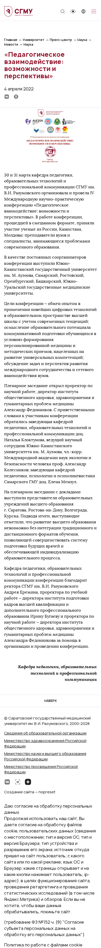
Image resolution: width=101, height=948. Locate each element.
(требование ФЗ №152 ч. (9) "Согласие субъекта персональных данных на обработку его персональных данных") (44, 928)
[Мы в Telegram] (17, 782)
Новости (11, 44)
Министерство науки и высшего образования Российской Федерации (45, 756)
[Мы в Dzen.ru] (28, 782)
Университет (33, 40)
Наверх (50, 700)
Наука (82, 40)
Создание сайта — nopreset (29, 791)
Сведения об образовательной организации (45, 733)
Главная (10, 40)
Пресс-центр (61, 40)
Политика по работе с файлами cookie (43, 945)
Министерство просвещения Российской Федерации (41, 769)
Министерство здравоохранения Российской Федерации (45, 743)
